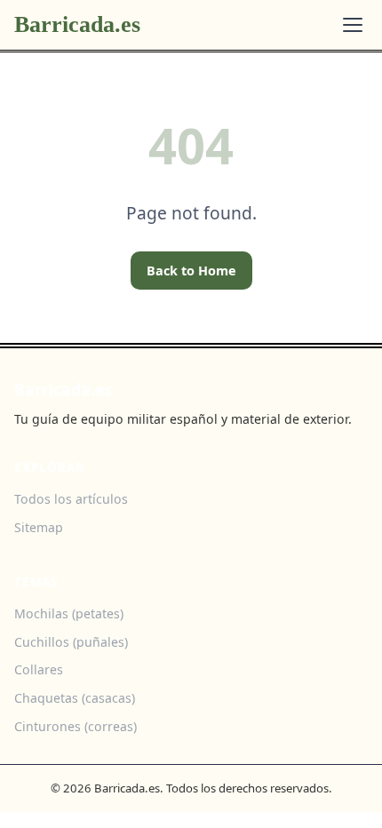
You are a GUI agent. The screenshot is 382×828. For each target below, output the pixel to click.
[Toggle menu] (353, 24)
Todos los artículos (71, 498)
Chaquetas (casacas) (74, 697)
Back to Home (191, 270)
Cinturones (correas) (75, 726)
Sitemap (38, 527)
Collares (38, 669)
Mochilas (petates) (68, 613)
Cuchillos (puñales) (71, 641)
